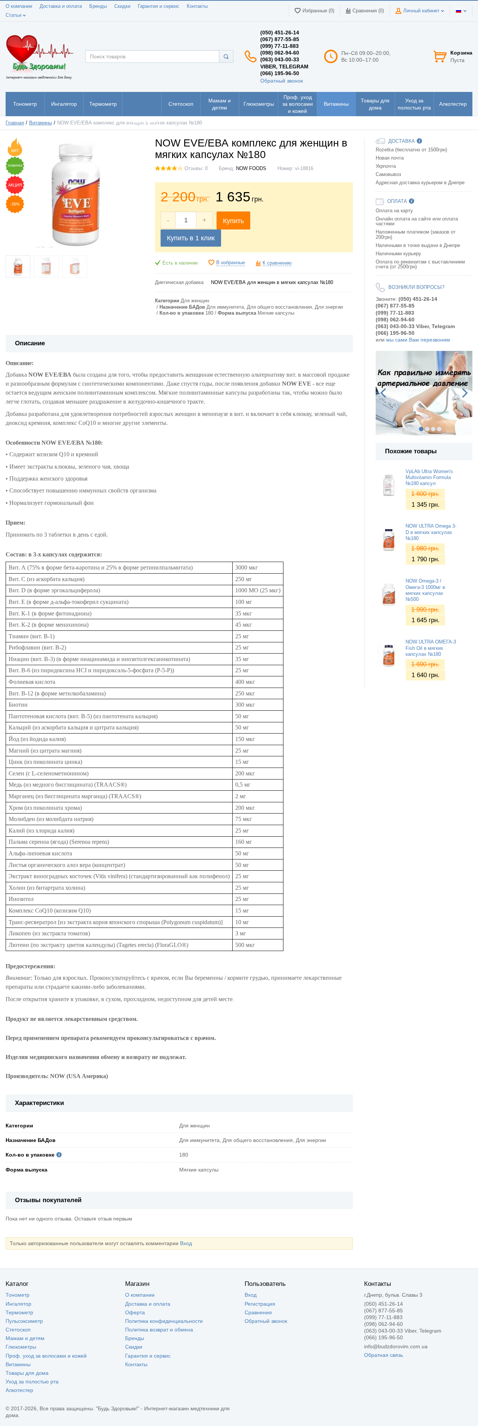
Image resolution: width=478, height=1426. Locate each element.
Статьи (14, 15)
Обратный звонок (281, 81)
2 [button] (415, 429)
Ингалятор (18, 1304)
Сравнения (258, 1312)
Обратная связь (383, 1355)
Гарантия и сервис (158, 6)
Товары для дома (27, 1373)
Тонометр (18, 1295)
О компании (19, 6)
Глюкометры (21, 1347)
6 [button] (439, 429)
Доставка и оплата (61, 6)
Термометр (19, 1312)
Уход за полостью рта (32, 1382)
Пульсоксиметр (24, 1321)
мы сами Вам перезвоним (418, 340)
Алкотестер (19, 1390)
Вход (186, 1243)
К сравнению (277, 263)
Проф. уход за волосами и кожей (46, 1356)
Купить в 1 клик (191, 238)
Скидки (122, 6)
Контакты (197, 6)
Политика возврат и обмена (159, 1330)
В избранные (230, 262)
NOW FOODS (251, 168)
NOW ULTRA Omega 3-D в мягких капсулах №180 (431, 532)
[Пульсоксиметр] (141, 104)
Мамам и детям (25, 1338)
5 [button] (433, 429)
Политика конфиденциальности (164, 1321)
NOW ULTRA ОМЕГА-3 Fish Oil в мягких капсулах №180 (431, 648)
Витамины (18, 1364)
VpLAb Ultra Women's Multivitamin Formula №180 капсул (429, 478)
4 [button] (427, 429)
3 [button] (421, 429)
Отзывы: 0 (196, 168)
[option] (424, 393)
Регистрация (260, 1304)
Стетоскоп (18, 1330)
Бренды (98, 6)
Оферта (135, 1312)
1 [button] (409, 429)
